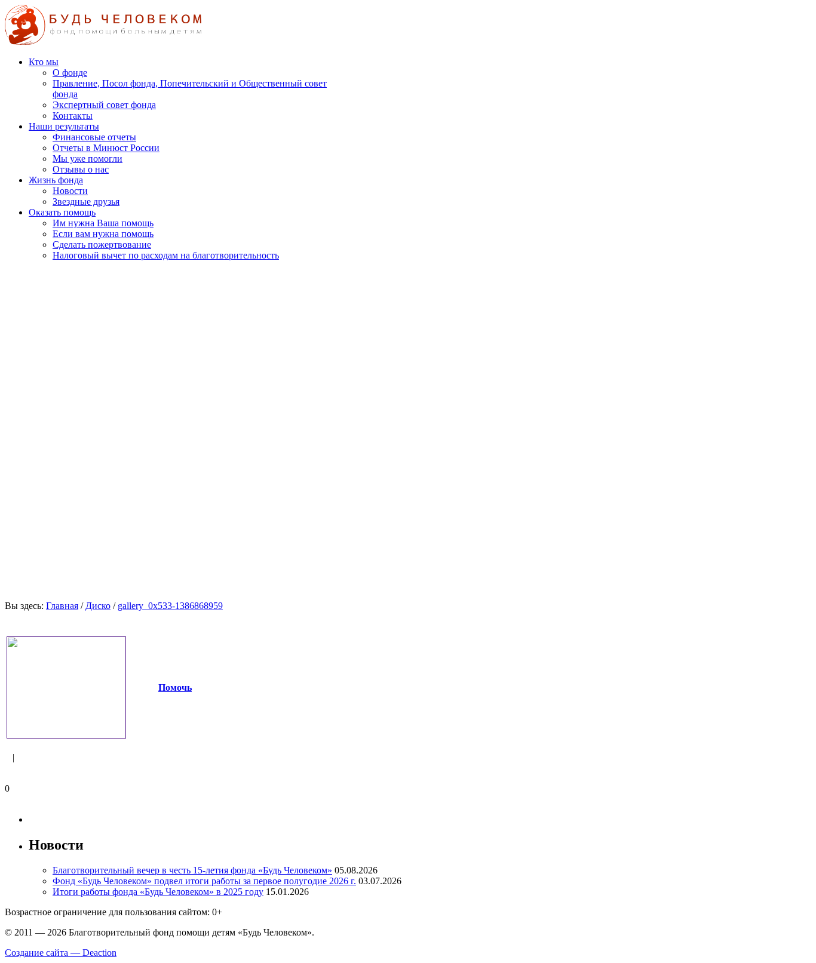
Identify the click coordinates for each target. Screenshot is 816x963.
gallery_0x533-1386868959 (170, 606)
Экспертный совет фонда (104, 105)
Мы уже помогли (87, 158)
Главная (62, 606)
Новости (70, 191)
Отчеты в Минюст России (106, 148)
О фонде (70, 72)
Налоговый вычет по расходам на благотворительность (166, 255)
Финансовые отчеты (94, 137)
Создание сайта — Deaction (60, 952)
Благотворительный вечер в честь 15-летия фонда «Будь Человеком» (192, 870)
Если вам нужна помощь (103, 234)
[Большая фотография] (66, 735)
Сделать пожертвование (102, 244)
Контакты (73, 115)
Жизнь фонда (56, 180)
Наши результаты (64, 126)
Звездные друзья (86, 201)
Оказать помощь (62, 212)
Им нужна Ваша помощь (103, 223)
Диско (98, 606)
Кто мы (44, 62)
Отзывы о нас (81, 169)
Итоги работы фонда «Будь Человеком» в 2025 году (158, 892)
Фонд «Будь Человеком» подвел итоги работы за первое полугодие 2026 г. (204, 881)
